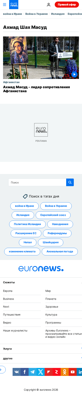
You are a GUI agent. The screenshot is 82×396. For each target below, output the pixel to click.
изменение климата (22, 251)
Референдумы (57, 233)
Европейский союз (53, 215)
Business (8, 298)
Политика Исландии (27, 224)
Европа (7, 290)
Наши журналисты (15, 330)
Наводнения (60, 224)
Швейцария (51, 242)
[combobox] (41, 182)
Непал (28, 242)
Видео (7, 322)
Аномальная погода (60, 251)
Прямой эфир (67, 4)
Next (6, 306)
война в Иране (12, 13)
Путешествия (11, 314)
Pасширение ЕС (26, 233)
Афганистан (11, 81)
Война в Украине (36, 13)
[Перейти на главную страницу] (13, 4)
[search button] (70, 182)
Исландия (57, 13)
